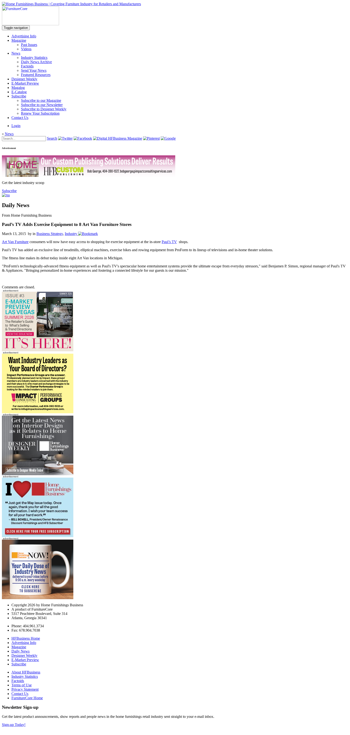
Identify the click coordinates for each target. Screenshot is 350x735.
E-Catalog (19, 92)
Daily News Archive (36, 62)
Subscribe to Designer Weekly (43, 109)
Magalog (18, 88)
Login (15, 126)
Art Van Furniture (15, 242)
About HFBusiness (25, 672)
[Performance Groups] (37, 412)
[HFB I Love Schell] (37, 536)
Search (52, 138)
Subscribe (18, 96)
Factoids (27, 66)
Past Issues (29, 45)
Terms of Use (21, 685)
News (15, 53)
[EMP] (37, 350)
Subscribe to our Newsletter (42, 105)
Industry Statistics (34, 58)
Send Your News (33, 70)
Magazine (18, 40)
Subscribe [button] (9, 191)
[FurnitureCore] (30, 24)
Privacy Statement (25, 689)
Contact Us (19, 118)
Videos (26, 49)
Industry (71, 234)
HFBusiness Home (25, 638)
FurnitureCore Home (27, 698)
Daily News (20, 651)
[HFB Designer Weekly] (37, 474)
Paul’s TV (169, 242)
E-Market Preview (25, 83)
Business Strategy (49, 234)
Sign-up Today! (13, 725)
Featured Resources (35, 75)
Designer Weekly (24, 79)
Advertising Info (23, 36)
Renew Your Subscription (40, 113)
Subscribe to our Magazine (41, 100)
